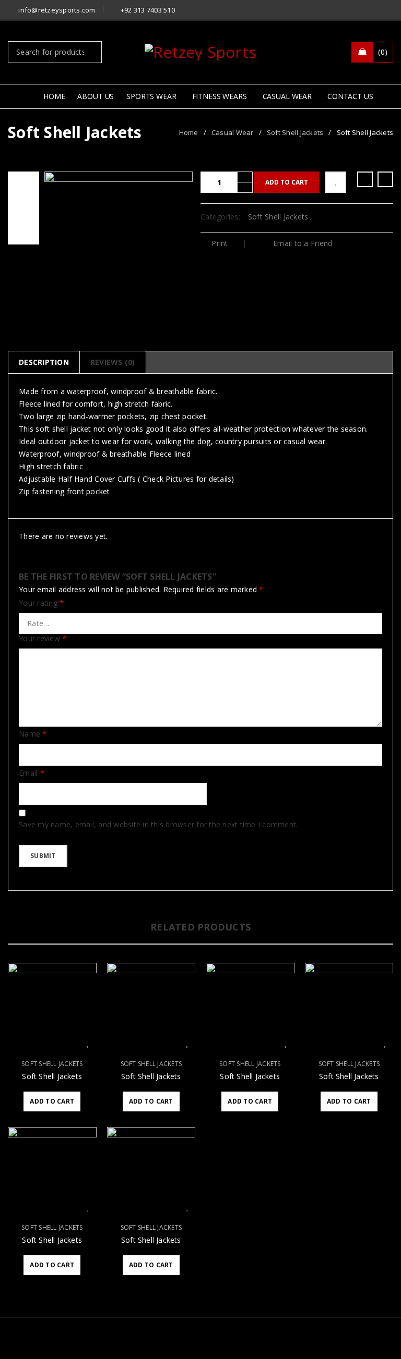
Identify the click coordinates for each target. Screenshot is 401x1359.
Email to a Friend (302, 243)
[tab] (43, 362)
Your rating (41, 603)
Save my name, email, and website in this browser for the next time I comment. (158, 824)
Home (188, 132)
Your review (42, 638)
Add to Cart (286, 182)
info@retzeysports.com (56, 10)
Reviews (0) (112, 362)
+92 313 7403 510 (148, 10)
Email (31, 773)
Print (219, 243)
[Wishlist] (335, 182)
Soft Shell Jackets (295, 132)
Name (33, 734)
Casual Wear (232, 132)
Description (44, 362)
